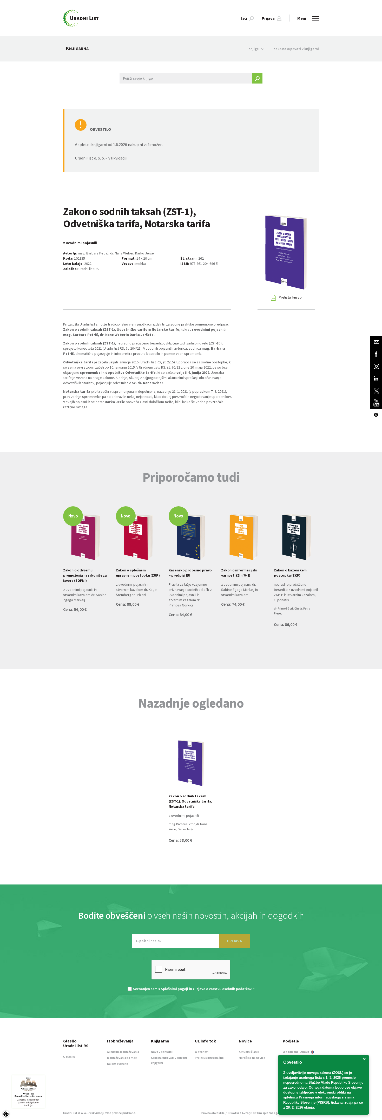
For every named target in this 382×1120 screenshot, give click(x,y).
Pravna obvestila (213, 1113)
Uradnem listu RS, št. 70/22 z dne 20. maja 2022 (175, 367)
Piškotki (233, 1113)
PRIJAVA (234, 940)
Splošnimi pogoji (174, 988)
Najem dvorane (117, 1064)
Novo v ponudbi (162, 1052)
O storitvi (201, 1052)
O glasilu (69, 1057)
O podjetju (290, 1052)
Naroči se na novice (252, 1058)
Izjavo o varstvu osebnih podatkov (223, 988)
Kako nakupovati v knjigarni (296, 48)
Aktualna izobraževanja (123, 1052)
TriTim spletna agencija (269, 1113)
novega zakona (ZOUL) (325, 1073)
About (305, 1052)
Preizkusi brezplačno (209, 1058)
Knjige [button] (253, 48)
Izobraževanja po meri (122, 1058)
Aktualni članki (249, 1052)
